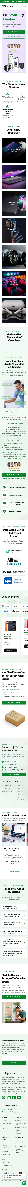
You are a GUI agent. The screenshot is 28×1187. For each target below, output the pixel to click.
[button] (17, 6)
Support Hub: (19, 1137)
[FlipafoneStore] (7, 6)
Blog (4, 1128)
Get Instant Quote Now (14, 475)
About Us (18, 1120)
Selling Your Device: (5, 1138)
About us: (18, 1117)
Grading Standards (21, 1127)
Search (5, 1120)
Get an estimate (14, 774)
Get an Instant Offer (14, 32)
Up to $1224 (20, 800)
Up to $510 (21, 785)
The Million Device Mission (21, 1124)
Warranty (18, 1155)
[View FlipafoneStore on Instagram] (3, 1097)
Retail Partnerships (7, 1123)
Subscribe (14, 1063)
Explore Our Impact (14, 702)
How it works (6, 1143)
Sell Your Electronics (5, 1146)
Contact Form (19, 1143)
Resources (5, 1117)
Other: (3, 1159)
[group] (14, 1)
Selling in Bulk (6, 1154)
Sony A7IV (7, 788)
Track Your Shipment (5, 1150)
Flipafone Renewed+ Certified (19, 1132)
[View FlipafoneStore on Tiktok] (9, 1097)
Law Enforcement (7, 1165)
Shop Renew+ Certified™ (14, 36)
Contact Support (20, 1141)
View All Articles (14, 871)
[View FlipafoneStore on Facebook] (14, 1097)
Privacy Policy (6, 1162)
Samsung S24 (7, 785)
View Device (10, 650)
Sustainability (6, 1126)
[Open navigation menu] (25, 6)
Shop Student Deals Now (14, 997)
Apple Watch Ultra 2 (7, 791)
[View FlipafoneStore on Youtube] (19, 1097)
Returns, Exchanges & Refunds (19, 1151)
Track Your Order (20, 1146)
